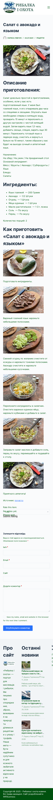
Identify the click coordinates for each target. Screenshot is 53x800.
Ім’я (5, 547)
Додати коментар (12, 586)
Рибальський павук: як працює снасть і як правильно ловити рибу (33, 673)
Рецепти (40, 38)
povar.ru (19, 500)
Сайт (5, 573)
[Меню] (48, 7)
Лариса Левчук (30, 736)
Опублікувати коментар (18, 628)
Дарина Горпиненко (31, 677)
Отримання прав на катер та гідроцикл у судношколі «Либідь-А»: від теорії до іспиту (33, 704)
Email (6, 560)
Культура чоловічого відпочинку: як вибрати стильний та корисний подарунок (32, 734)
